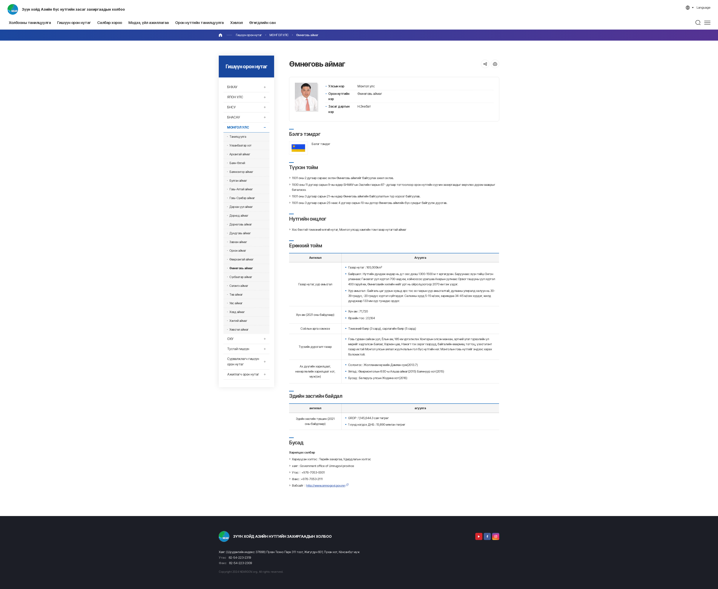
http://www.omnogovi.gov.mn (325, 485)
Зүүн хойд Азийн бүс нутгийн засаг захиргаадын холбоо (73, 9)
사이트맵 (707, 22)
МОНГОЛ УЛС (279, 35)
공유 (485, 64)
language (703, 7)
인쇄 (495, 64)
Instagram (495, 536)
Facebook (487, 536)
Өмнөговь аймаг (307, 35)
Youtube (478, 536)
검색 (698, 22)
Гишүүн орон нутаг (249, 35)
